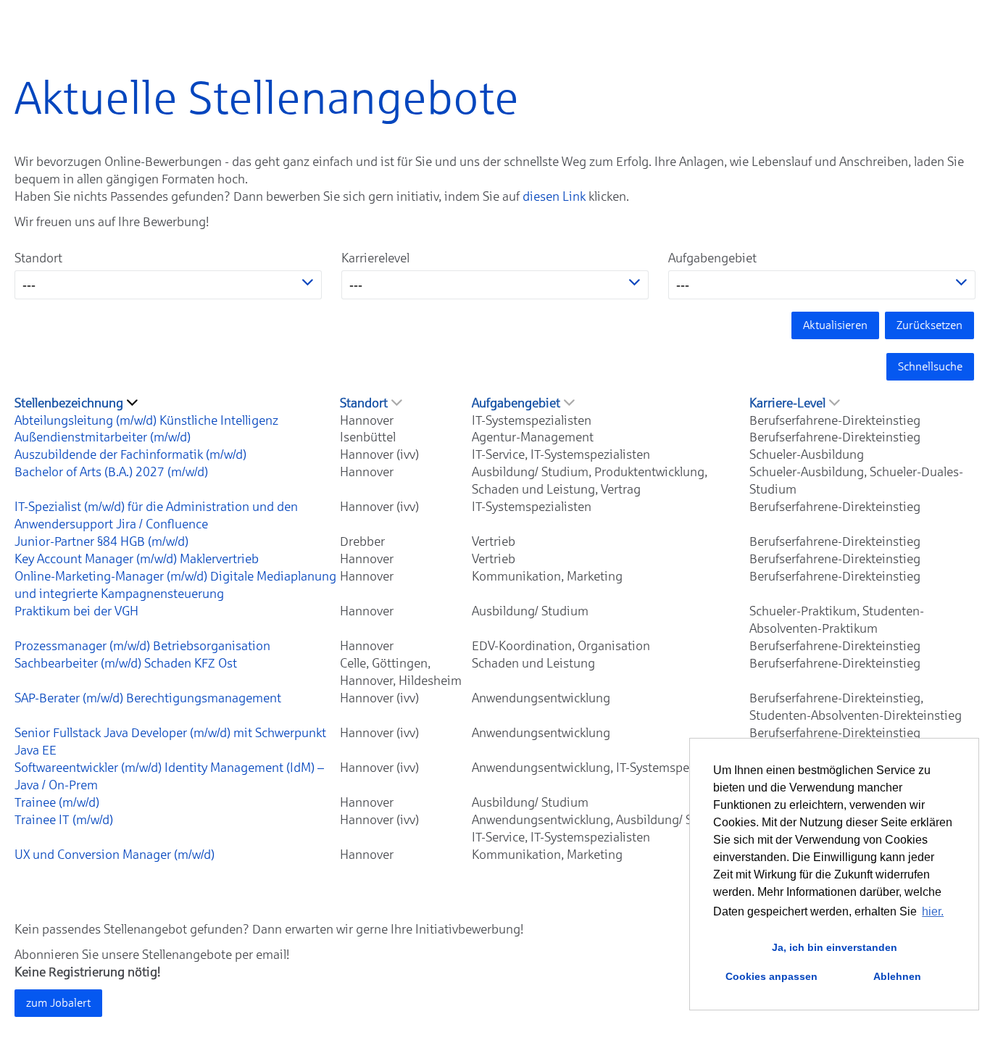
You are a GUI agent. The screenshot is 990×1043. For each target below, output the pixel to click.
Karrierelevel (375, 258)
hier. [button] (933, 911)
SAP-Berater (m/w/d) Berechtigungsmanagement (147, 698)
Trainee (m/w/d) (56, 802)
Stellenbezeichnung (68, 403)
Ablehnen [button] (897, 976)
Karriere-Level (787, 403)
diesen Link (554, 196)
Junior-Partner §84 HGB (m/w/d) (101, 541)
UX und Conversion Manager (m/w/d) (114, 854)
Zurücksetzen (929, 325)
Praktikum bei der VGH (76, 611)
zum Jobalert (58, 1003)
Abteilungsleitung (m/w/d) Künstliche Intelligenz (146, 420)
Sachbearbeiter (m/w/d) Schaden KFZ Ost (125, 663)
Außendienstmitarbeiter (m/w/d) (102, 437)
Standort (38, 258)
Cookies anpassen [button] (771, 976)
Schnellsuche (930, 366)
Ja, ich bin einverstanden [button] (834, 947)
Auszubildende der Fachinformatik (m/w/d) (130, 454)
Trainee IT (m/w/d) (63, 820)
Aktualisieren (835, 325)
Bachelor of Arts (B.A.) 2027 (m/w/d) (111, 472)
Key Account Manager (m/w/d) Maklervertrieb (136, 559)
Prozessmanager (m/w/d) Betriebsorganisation (142, 646)
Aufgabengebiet (712, 258)
